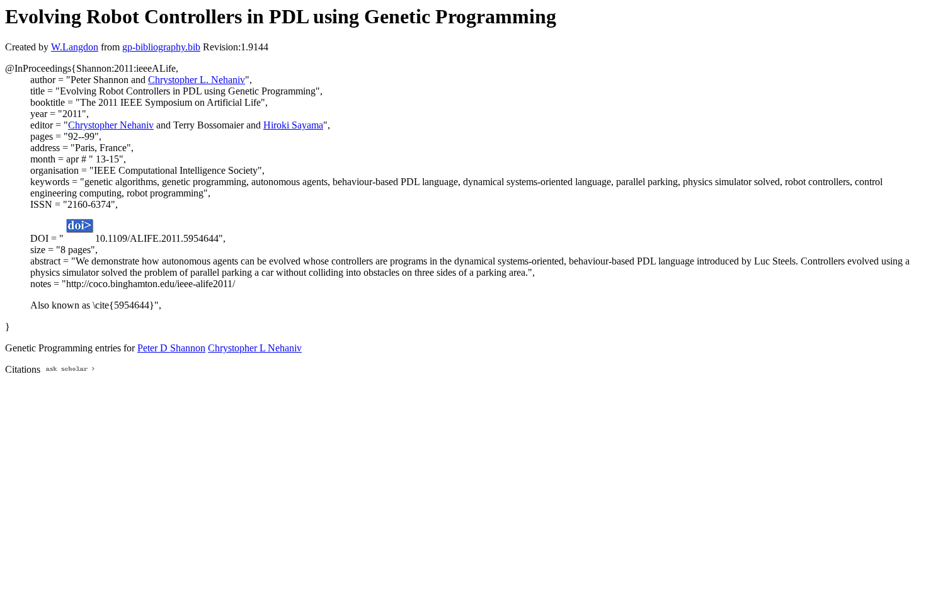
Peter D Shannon (171, 348)
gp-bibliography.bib (161, 47)
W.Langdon (74, 47)
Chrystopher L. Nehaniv (196, 79)
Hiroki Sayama (293, 125)
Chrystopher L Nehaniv (255, 348)
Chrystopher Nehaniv (111, 125)
